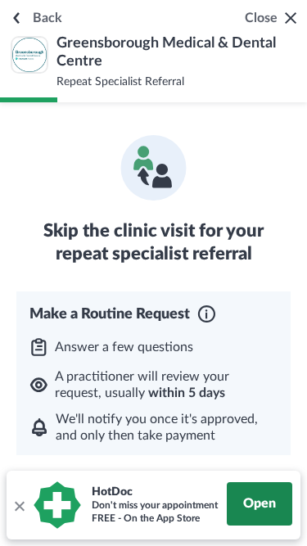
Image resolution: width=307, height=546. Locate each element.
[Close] (19, 505)
